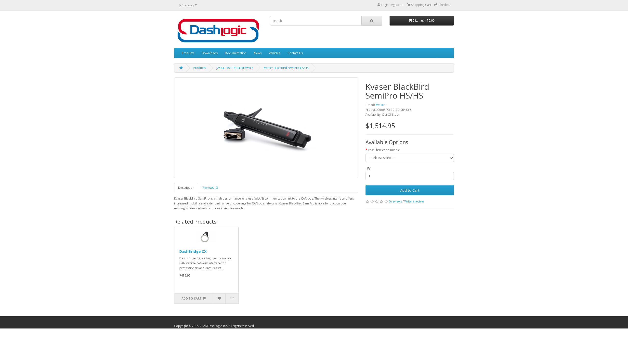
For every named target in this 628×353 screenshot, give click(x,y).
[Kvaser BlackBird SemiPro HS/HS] (266, 127)
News (258, 53)
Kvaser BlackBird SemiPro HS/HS (286, 68)
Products (188, 53)
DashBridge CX (193, 251)
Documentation (236, 53)
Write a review (414, 201)
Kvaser (380, 105)
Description (186, 188)
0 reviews (395, 201)
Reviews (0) (210, 188)
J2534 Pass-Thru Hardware (234, 68)
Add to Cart (409, 190)
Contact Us (295, 53)
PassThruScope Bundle (384, 150)
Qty (368, 168)
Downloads (210, 53)
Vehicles (274, 53)
